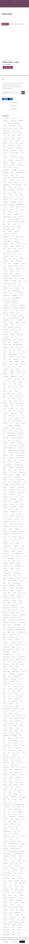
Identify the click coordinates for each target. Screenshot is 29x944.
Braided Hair (9, 221)
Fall (4, 379)
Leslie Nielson (6, 553)
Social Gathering (22, 796)
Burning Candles (6, 236)
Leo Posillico (19, 551)
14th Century (13, 120)
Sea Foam (23, 767)
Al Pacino (19, 135)
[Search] (23, 92)
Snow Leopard (13, 796)
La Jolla (12, 541)
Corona (22, 310)
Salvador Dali (18, 760)
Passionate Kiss (6, 664)
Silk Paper (17, 787)
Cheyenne (11, 268)
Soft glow (14, 799)
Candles (17, 246)
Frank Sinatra (16, 418)
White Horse (5, 910)
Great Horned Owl (21, 450)
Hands (4, 467)
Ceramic (12, 260)
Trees (9, 870)
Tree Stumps (14, 870)
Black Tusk (5, 206)
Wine (22, 914)
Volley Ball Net (6, 890)
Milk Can (9, 592)
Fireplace (5, 396)
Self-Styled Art (6, 774)
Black (21, 199)
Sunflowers (5, 828)
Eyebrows (5, 371)
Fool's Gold (11, 408)
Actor (16, 128)
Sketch (9, 792)
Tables (13, 836)
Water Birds (21, 895)
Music (21, 610)
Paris (4, 661)
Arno (4, 155)
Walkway (22, 890)
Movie (4, 610)
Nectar (13, 627)
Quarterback (16, 718)
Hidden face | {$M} (17, 482)
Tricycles (21, 870)
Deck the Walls (20, 334)
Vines (10, 885)
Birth (12, 199)
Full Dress (23, 423)
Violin (22, 885)
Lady (9, 538)
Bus (13, 236)
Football (21, 408)
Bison (16, 199)
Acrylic (19, 125)
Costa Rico (12, 312)
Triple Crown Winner (7, 873)
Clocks (9, 285)
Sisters (4, 792)
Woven (18, 929)
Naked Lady (5, 617)
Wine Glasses (12, 917)
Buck (14, 229)
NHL (4, 632)
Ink (19, 511)
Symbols (4, 833)
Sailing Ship (5, 760)
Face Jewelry (5, 376)
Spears (18, 806)
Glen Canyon (5, 437)
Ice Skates (12, 504)
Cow (4, 317)
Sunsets (17, 828)
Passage (14, 661)
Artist (4, 160)
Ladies (4, 538)
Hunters (20, 499)
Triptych (15, 873)
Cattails (4, 258)
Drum (15, 351)
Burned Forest (6, 233)
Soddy (4, 799)
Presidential (16, 708)
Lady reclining (6, 541)
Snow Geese (5, 796)
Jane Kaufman (6, 521)
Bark (19, 179)
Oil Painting (13, 642)
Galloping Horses (17, 425)
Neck (9, 627)
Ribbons (16, 737)
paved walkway (15, 669)
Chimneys (5, 273)
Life (12, 553)
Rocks (4, 747)
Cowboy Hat (15, 317)
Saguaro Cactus (6, 757)
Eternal (20, 366)
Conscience (13, 305)
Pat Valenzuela (6, 669)
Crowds (23, 322)
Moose (14, 602)
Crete (4, 322)
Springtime (20, 811)
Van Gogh (5, 883)
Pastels (22, 664)
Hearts (10, 477)
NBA (24, 624)
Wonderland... (17, 922)
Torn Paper (5, 863)
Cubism (12, 324)
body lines (10, 214)
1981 (4, 123)
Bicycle (4, 194)
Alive (4, 135)
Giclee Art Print (21, 433)
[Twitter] (6, 99)
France (10, 418)
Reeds (22, 730)
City (24, 280)
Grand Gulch (20, 447)
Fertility (21, 386)
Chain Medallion (19, 260)
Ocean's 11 (10, 639)
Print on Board (6, 710)
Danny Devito (5, 329)
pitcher (21, 686)
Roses (14, 752)
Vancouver (23, 880)
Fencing (15, 386)
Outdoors (14, 651)
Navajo (10, 624)
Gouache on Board (13, 445)
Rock (22, 742)
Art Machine (13, 162)
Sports (4, 811)
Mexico (12, 590)
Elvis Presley (10, 361)
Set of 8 (10, 779)
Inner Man (12, 514)
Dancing (18, 327)
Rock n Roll (22, 745)
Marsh (9, 580)
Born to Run (21, 216)
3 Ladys (13, 118)
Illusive (22, 504)
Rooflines (20, 750)
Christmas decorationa (16, 275)
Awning (15, 167)
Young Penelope (6, 934)
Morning (19, 602)
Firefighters (19, 393)
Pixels (4, 688)
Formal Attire (20, 410)
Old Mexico (12, 644)
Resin (20, 735)
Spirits (4, 809)
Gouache (5, 445)
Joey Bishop (16, 528)
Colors (4, 297)
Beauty (4, 192)
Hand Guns (10, 462)
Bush (17, 236)
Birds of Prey (5, 199)
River (21, 740)
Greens (12, 455)
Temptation (11, 838)
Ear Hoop (17, 356)
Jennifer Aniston (6, 526)
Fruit (11, 423)
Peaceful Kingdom (15, 671)
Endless (10, 364)
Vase (11, 883)
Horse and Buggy (11, 492)
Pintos (4, 686)
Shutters (21, 784)
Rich (22, 737)
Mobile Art (20, 595)
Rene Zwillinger (14, 735)
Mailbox (4, 575)
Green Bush (22, 452)
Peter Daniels (5, 678)
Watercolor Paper (13, 897)
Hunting (4, 501)
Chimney (18, 270)
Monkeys (14, 600)
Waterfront (12, 900)
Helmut (4, 482)
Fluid (12, 406)
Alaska (13, 133)
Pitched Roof (15, 686)
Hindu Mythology (12, 487)
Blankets (11, 206)
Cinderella (22, 278)
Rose (9, 752)
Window (10, 914)
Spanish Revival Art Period (18, 804)
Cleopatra (14, 283)
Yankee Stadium (6, 932)
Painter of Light (6, 656)
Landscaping (16, 546)
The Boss (5, 846)
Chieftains (18, 268)
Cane (23, 246)
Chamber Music (16, 263)
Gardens (4, 430)
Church (16, 278)
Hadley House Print (20, 457)
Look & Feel (12, 568)
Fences (9, 386)
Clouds (19, 285)
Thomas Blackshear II (7, 853)
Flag (4, 398)
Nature (4, 624)
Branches (22, 221)
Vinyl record (15, 885)
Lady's (14, 538)
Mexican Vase (6, 590)
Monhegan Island (6, 600)
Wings (19, 917)
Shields (21, 782)
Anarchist (5, 140)
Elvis (4, 361)
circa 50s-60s (6, 280)
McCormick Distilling (17, 583)
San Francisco (19, 762)
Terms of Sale (13, 109)
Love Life (18, 570)
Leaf (11, 548)
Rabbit (11, 720)
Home (18, 489)
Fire (13, 393)
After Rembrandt (6, 133)
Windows (16, 914)
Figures (16, 391)
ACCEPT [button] (22, 941)
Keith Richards (14, 533)
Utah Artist (16, 880)
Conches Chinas (14, 302)
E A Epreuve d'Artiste (12, 354)
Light (13, 556)
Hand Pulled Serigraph (7, 465)
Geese (21, 430)
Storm (4, 821)
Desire (14, 339)
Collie (11, 292)
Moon (9, 602)
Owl (13, 654)
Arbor (4, 147)
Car (4, 251)
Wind (11, 912)
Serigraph (18, 777)
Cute (22, 324)
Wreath (24, 929)
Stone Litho (5, 819)
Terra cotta (13, 841)
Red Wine (16, 730)
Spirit (23, 806)
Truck (13, 875)
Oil (22, 639)
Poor (4, 698)
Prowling (10, 713)
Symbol (19, 831)
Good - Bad (12, 442)
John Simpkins (13, 531)
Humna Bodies (13, 499)
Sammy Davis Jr (6, 762)
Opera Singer (10, 649)
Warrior (4, 895)
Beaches (10, 187)
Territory (4, 843)
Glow (4, 440)
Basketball (17, 182)
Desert (16, 337)
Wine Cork (5, 917)
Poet (22, 693)
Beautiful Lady (19, 189)
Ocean (4, 639)
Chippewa (17, 273)
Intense (4, 516)
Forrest (21, 413)
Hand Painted (17, 462)
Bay (24, 184)
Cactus (16, 238)
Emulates (5, 364)
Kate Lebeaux (6, 533)
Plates (14, 691)
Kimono (4, 536)
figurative (5, 391)
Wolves (22, 919)
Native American (12, 619)
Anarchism (19, 138)
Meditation (19, 585)
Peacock (23, 671)
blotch (11, 209)
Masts (4, 583)
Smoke (4, 794)
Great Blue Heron (11, 450)
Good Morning (19, 442)
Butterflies (5, 238)
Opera (4, 649)
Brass (4, 224)
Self (21, 772)
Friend (4, 420)
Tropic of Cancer (6, 875)
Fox (18, 415)
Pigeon (13, 683)
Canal (24, 243)
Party (9, 661)
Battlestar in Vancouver (16, 184)
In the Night (11, 516)
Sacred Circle (5, 755)
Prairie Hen (5, 705)
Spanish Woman (6, 806)
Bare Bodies (15, 177)
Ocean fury (17, 639)
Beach (4, 187)
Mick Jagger (19, 590)
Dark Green (13, 329)
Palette (11, 659)
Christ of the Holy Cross (7, 278)
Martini (21, 580)
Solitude (4, 801)
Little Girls (18, 563)
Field (10, 388)
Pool (13, 696)
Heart (24, 474)
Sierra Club (5, 787)
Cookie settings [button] (14, 941)
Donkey (4, 349)
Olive (24, 644)
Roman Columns (13, 750)
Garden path (19, 428)
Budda (19, 229)
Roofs (4, 752)
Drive (10, 351)
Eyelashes (19, 371)
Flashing (4, 401)
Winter (24, 917)
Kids (20, 533)
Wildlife (21, 910)
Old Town (18, 644)
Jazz (19, 521)
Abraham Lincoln (17, 123)
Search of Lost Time (18, 769)
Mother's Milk (5, 605)
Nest (18, 627)
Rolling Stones (17, 747)
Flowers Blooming (19, 403)
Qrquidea (5, 718)
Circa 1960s (13, 280)
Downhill (19, 349)
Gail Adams (9, 425)
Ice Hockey (5, 504)
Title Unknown (6, 860)
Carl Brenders (16, 251)
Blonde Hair (5, 209)
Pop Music (10, 698)
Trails (21, 863)
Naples (4, 619)
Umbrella (13, 878)
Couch (18, 312)
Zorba (18, 934)
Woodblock (14, 924)
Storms (9, 821)
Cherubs (4, 268)
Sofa (9, 799)
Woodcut (20, 924)
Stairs (4, 814)
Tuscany (18, 875)
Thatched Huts (22, 843)
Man (19, 575)
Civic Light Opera (6, 283)
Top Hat (12, 860)
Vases (15, 883)
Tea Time (23, 836)
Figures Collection (6, 393)
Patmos (17, 666)
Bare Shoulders (12, 179)
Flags (9, 398)
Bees (20, 192)
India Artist (21, 506)
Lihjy (24, 556)
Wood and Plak (6, 924)
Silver (15, 789)
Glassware (20, 435)
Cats (21, 256)
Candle (11, 246)
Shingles (4, 784)
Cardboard (9, 251)
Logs (11, 565)
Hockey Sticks (11, 489)
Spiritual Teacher (17, 809)
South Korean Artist (7, 804)
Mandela (5, 578)
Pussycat (18, 715)
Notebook (11, 637)
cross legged (10, 322)
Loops (18, 568)
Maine (10, 575)
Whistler (16, 907)
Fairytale (20, 376)
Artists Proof (5, 162)
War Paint (19, 892)
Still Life (4, 816)
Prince (22, 708)
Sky (14, 792)
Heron (10, 482)
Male (15, 575)
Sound (15, 801)
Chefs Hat (16, 265)
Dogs (21, 347)
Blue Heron (22, 209)
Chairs (9, 263)
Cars (14, 253)
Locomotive (5, 565)
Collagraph (5, 292)
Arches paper (18, 147)
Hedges (4, 479)
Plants (4, 691)
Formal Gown (5, 413)
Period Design (17, 676)
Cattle (10, 258)
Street (20, 821)
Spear (13, 806)
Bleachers (18, 206)
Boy (4, 221)
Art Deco (13, 157)
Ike (17, 504)
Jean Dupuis (21, 524)
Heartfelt (5, 477)
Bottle (4, 219)
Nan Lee (19, 617)
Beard (20, 187)
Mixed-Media (12, 595)
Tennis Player (5, 841)
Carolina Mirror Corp (7, 253)
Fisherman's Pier (19, 396)
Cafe (21, 238)
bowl (24, 219)
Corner (11, 310)
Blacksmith (12, 204)
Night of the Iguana (21, 632)
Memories (5, 587)
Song (10, 801)
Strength (4, 826)
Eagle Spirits (10, 356)
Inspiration (19, 514)
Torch (24, 860)
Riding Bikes (15, 740)
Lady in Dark (20, 538)
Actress (21, 128)
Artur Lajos (5, 165)
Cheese (9, 265)
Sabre (23, 752)
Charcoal (23, 263)
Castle (12, 256)
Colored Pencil (14, 295)
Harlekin (15, 469)
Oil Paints (20, 642)
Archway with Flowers (14, 152)
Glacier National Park (11, 435)
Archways (5, 152)
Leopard (13, 551)
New (23, 627)
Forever (9, 410)
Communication (6, 300)
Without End (12, 919)
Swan (14, 831)
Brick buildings (6, 226)
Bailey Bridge (5, 172)
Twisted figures (6, 878)
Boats (4, 214)
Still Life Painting (12, 816)
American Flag (6, 138)
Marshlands (15, 580)
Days (11, 332)
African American (16, 130)
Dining (9, 342)
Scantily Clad (5, 767)
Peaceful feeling (6, 671)
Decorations (5, 337)
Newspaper (10, 629)
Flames (13, 398)
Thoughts (13, 855)
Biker (16, 194)
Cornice (16, 310)
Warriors (10, 895)
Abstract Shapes (12, 125)
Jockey (4, 528)
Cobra (11, 288)
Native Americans (21, 619)
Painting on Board (21, 656)
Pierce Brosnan (6, 683)
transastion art (22, 868)
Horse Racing (12, 494)
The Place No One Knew (15, 848)
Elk (22, 359)
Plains (16, 688)
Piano (20, 678)
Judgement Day (22, 531)
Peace (21, 669)
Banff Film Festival (6, 177)
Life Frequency (6, 556)
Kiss (9, 536)
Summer (16, 826)
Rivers (4, 742)
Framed (4, 418)
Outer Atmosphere (6, 654)
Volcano (22, 887)
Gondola (18, 440)
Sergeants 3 (11, 777)
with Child (5, 919)
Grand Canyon (22, 445)
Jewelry (20, 526)
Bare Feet (22, 177)
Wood (23, 922)
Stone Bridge (20, 816)
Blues (4, 211)
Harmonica (22, 469)
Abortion (9, 123)
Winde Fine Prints (17, 912)
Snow (21, 794)
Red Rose (17, 728)
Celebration (5, 260)
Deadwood (17, 332)
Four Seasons (12, 415)
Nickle (9, 632)
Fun (4, 425)
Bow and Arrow (17, 219)
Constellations (6, 307)
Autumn (9, 167)
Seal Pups (5, 769)
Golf (13, 440)
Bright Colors (19, 226)
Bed (9, 192)
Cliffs (20, 283)
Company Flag (15, 300)
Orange (17, 649)
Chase (4, 265)
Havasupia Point (22, 472)
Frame (22, 415)
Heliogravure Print (20, 479)
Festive (4, 388)
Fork (15, 410)
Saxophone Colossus (14, 764)
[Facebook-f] (3, 99)
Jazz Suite (5, 524)
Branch (16, 221)
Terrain (19, 841)
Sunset (11, 828)
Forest (4, 410)
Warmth (13, 892)
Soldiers (20, 799)
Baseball (10, 182)
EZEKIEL (12, 374)
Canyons (20, 248)
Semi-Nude (22, 774)
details (4, 342)
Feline (15, 383)
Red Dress (15, 725)
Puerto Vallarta (6, 715)
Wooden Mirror (6, 927)
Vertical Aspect (22, 883)
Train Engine (10, 865)
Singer (20, 789)
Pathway (4, 666)
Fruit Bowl (17, 423)
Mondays (20, 597)
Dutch (4, 354)
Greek (4, 452)
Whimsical (12, 905)
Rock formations (6, 745)
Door (10, 349)
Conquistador (5, 305)
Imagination (5, 506)
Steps (20, 814)
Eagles (4, 356)
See (10, 772)
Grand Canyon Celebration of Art (9, 447)
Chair (4, 263)
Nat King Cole (6, 622)
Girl (4, 435)
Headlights (18, 474)
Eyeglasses (12, 371)
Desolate (20, 339)
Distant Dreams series (18, 344)
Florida (15, 401)
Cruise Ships (5, 324)
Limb (4, 558)
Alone (14, 135)
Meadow (4, 585)
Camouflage (16, 241)
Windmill (4, 914)
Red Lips (4, 728)
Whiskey (4, 907)
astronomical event (21, 165)
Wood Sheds (19, 927)
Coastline (5, 288)
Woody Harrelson (6, 929)
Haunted (15, 472)
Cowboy (9, 317)
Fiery (19, 388)
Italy (22, 519)
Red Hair (21, 725)
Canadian (18, 243)
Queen (23, 718)
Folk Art (4, 408)
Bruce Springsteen (6, 229)
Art (8, 155)
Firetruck (11, 396)
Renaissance (5, 735)
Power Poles (11, 703)
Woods (12, 927)
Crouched (17, 322)
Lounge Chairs (6, 570)
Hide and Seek (6, 484)
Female (20, 383)
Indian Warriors (13, 511)
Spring (14, 811)
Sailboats (19, 757)
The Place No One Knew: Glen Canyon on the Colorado (13, 851)
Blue (16, 209)
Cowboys (22, 317)
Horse (4, 492)
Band (17, 174)
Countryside (5, 315)
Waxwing (16, 902)
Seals (11, 769)
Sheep (16, 782)
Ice (22, 501)
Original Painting (6, 651)
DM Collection (6, 347)
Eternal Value (5, 369)
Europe (17, 369)
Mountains (22, 607)
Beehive (14, 192)
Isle (4, 519)
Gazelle (16, 430)
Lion (22, 558)
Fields (14, 388)
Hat (9, 472)
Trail (16, 863)
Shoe (10, 784)
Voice (11, 887)
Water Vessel (18, 900)
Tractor (11, 863)
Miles (4, 592)
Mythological (22, 615)
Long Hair (5, 568)
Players (19, 691)
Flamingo (19, 398)
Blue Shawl (10, 211)
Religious (18, 733)
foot (16, 408)
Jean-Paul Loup (13, 524)
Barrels (4, 182)
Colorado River (6, 295)
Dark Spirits (5, 332)
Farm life (13, 381)
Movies (9, 610)
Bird (17, 197)
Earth (4, 359)
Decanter (12, 334)
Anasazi (11, 140)
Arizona (22, 152)
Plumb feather (15, 693)
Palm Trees (18, 659)
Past (13, 664)
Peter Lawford (13, 678)
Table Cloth (16, 833)
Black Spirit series (20, 204)
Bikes (21, 194)
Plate (9, 691)
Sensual (4, 777)
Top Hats (19, 860)
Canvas (9, 248)
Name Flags (12, 617)
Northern (5, 637)
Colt (9, 297)
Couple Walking (13, 315)
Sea (18, 767)
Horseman (5, 494)
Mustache (18, 612)
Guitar (4, 457)
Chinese (11, 273)
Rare (21, 723)
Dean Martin (5, 334)
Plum (9, 693)
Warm (8, 892)
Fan (4, 381)
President (17, 705)
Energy (16, 364)
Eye (22, 369)
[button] (27, 5)
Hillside (4, 487)
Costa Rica (5, 312)
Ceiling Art (21, 258)
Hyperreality (16, 501)
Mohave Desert (6, 597)
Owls (18, 654)
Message (11, 587)
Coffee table (16, 288)
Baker (12, 172)
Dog (16, 347)
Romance (5, 750)
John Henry (5, 531)
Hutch (10, 501)
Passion (19, 661)
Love (12, 570)
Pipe (9, 686)
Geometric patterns (11, 433)
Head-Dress (11, 474)
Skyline (19, 792)
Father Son (20, 381)
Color (16, 292)
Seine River (16, 772)
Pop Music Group (17, 698)
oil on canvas (5, 642)
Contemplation (14, 307)
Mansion (18, 578)
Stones (11, 819)
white (21, 907)
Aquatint (19, 145)
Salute (11, 760)
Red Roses (5, 730)
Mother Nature (6, 607)
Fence (4, 386)
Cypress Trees (11, 327)
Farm (8, 381)
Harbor (9, 469)
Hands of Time (11, 467)
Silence (11, 787)
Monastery (14, 597)
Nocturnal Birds (12, 634)
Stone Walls (18, 819)
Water (15, 895)
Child (23, 268)
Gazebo (10, 430)
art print (19, 162)
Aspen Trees (12, 165)
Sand (13, 762)
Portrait (4, 701)
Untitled (10, 880)
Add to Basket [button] (7, 67)
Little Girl (12, 563)
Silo (10, 789)
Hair (4, 460)
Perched (10, 676)
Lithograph (5, 563)
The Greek (20, 846)
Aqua (4, 145)
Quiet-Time (5, 720)
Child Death (5, 270)
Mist (24, 592)
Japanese (13, 521)
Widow (12, 910)
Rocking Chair (14, 745)
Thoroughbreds (6, 855)
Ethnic (12, 369)
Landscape (17, 543)
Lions (4, 560)
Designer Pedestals (7, 339)
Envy (4, 366)
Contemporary (22, 307)
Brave (9, 224)
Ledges (20, 548)
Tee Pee (4, 838)
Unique (4, 880)
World (13, 929)
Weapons (23, 902)
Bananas (11, 174)
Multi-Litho (16, 610)
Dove (14, 349)
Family (23, 379)
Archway (21, 150)
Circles (19, 280)
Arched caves (10, 147)
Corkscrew (5, 310)
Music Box (5, 612)
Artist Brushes (10, 160)
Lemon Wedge (6, 551)
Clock (4, 285)
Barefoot (5, 179)
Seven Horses (17, 779)
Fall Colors (9, 379)
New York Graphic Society (20, 629)
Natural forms (22, 622)
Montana (20, 600)
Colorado (21, 292)
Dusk (24, 351)
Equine (9, 366)
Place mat (10, 688)
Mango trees (11, 578)
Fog (21, 406)
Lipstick (13, 560)
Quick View (14, 54)
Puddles (16, 713)
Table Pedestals (6, 836)
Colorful (21, 295)
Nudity (22, 637)
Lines (17, 558)
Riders (9, 740)
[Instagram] (9, 99)
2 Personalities (6, 118)
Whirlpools (19, 905)
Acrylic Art (5, 128)
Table (10, 833)
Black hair (21, 201)
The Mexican (5, 848)
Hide (24, 482)
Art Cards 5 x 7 (14, 155)
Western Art (5, 905)
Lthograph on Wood (7, 573)
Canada (12, 243)
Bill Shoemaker (6, 197)
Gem (4, 433)
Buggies (10, 231)
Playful (4, 693)
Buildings (16, 231)
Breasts (14, 224)
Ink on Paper (5, 514)
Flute (17, 406)
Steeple (14, 814)
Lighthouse (18, 556)
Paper (24, 659)
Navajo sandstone (17, 624)
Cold (4, 290)
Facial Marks (13, 376)
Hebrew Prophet (18, 477)
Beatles (4, 189)
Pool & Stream (19, 696)
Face (24, 374)
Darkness (20, 329)
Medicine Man (12, 585)
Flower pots (5, 403)
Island (23, 516)
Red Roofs (11, 728)
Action (11, 128)
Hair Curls (9, 460)
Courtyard (21, 315)
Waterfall (21, 897)
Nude (17, 637)
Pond (9, 696)
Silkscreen (5, 789)
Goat (9, 440)
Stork (24, 819)
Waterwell (5, 902)
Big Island (11, 194)
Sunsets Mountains (7, 831)
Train (4, 865)
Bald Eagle (5, 174)
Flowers (11, 403)
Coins (23, 288)
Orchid (23, 649)
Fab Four (18, 374)
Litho (19, 560)
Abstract (4, 125)
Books (14, 216)
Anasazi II (17, 140)
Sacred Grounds (14, 755)
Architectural (5, 150)
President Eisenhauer (7, 708)
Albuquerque (19, 133)
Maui (9, 583)
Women (10, 922)
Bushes (22, 236)
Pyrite (24, 715)
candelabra (5, 246)
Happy (4, 469)
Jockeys (10, 528)
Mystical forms (15, 615)
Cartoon (19, 253)
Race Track (5, 723)
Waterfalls (5, 900)
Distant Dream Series (7, 344)
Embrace (17, 361)
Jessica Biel (14, 526)
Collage (9, 290)
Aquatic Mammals (11, 145)
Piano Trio (5, 681)
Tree (4, 870)
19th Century (20, 120)
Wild (17, 910)
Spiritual (9, 809)
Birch (13, 197)
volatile (16, 887)
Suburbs (10, 826)
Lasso (22, 546)
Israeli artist (16, 519)
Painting (13, 656)
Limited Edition (11, 558)
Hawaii (4, 474)
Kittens (20, 536)
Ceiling (15, 258)
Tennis (17, 838)
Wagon (16, 890)
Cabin (11, 238)
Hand (4, 462)
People (4, 676)
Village (4, 885)
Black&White (5, 201)
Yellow (13, 932)
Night (14, 632)
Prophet (4, 713)
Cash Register (6, 256)
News (4, 629)
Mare (4, 580)
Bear (15, 187)
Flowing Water (6, 406)
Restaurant (10, 737)
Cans (4, 248)
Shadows (5, 782)
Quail (10, 718)
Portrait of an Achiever (13, 701)
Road (9, 742)
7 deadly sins (5, 120)
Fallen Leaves (16, 379)
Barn (23, 179)
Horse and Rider (21, 492)
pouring (4, 703)
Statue (9, 814)
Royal (19, 752)
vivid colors (5, 887)
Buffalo (4, 231)
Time (15, 858)
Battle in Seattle (6, 184)
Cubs (17, 324)
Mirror (19, 592)
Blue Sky (16, 211)
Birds (22, 197)
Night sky (5, 634)
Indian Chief (10, 509)
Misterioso (5, 595)
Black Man (5, 204)
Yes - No (19, 932)
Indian (4, 509)
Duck (19, 351)
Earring (23, 356)
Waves (11, 902)
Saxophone (5, 764)
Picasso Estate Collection (14, 681)
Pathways (11, 666)
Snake (9, 794)
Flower (20, 401)
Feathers (5, 383)
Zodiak (13, 934)
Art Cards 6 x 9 (6, 157)
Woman (4, 922)
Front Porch (5, 423)
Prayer (11, 705)
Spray (9, 811)
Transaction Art (13, 868)
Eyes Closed (5, 374)
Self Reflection (14, 774)
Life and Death (18, 553)
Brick (20, 224)
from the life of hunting (17, 420)
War (4, 892)
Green (16, 452)
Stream (14, 821)
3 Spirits (18, 118)
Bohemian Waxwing (7, 216)
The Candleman (12, 846)
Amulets (13, 138)
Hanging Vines (19, 467)
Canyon (14, 248)
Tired (19, 858)
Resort (4, 737)
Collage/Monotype (16, 290)
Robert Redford (16, 742)
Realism (4, 725)
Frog (9, 420)
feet (10, 383)
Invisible (17, 516)
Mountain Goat (14, 607)
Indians (17, 509)
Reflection (5, 733)
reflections (12, 733)
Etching (14, 366)
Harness (4, 472)
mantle (24, 578)
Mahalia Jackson (16, 573)
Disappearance (16, 342)
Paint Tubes (5, 659)
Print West (13, 710)
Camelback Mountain (7, 241)
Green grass (5, 455)
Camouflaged (5, 243)
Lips (9, 560)
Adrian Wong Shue (6, 130)
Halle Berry (22, 460)
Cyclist (4, 327)
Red (9, 725)
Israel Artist (9, 519)
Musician (11, 612)
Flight (10, 401)
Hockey (4, 489)
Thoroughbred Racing (18, 853)
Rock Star (10, 747)
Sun (21, 826)
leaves (15, 548)
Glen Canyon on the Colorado (16, 437)
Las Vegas (5, 548)
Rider (4, 740)
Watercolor (5, 897)
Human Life (5, 499)
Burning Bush (14, 233)
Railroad (11, 723)
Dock (12, 347)
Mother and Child (14, 605)
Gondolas (5, 442)
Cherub (21, 265)
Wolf (18, 919)
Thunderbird (20, 855)
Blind (24, 206)
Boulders (10, 219)
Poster (21, 701)
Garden (13, 428)
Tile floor (5, 858)
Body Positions (17, 214)
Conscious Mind (21, 305)
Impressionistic (13, 506)
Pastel (17, 664)
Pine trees (19, 683)
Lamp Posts (5, 543)
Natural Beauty (14, 622)
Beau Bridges (11, 189)
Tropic (20, 873)
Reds (11, 730)
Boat (22, 211)
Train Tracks (5, 868)
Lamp (18, 541)
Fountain (5, 415)
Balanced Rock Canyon (20, 172)
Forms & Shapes (14, 413)
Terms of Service (13, 102)
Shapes (10, 782)
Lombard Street (18, 565)
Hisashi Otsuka (21, 487)
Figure (11, 391)
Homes (23, 489)
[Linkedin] (11, 99)
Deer (11, 337)
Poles (4, 696)
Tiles (10, 858)
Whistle (10, 907)
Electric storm (16, 359)
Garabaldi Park (6, 428)
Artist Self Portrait (19, 160)
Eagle (20, 354)
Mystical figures (6, 615)
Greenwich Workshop (20, 455)
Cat (17, 256)
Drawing (4, 351)
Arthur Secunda (21, 157)
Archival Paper (14, 150)
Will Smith (5, 912)
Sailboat (13, 757)
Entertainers (22, 364)
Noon (19, 634)
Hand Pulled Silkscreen (18, 465)
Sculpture (13, 767)
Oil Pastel (5, 644)
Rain (17, 723)
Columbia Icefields (16, 297)
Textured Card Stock (13, 843)
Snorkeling (16, 794)
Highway (13, 484)
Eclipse (9, 359)
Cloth (14, 285)
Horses (19, 494)
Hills (23, 484)
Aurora (4, 167)
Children (12, 270)
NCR (4, 627)
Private (19, 710)
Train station (17, 865)
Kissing (14, 536)
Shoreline (15, 784)
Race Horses (17, 720)
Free (23, 418)
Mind (15, 592)
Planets (21, 688)
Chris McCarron (6, 275)
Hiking (19, 484)
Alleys (9, 135)
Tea (18, 836)
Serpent (4, 779)
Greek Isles (10, 452)
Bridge (13, 226)
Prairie (17, 703)
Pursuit (13, 715)
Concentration (6, 302)
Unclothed (20, 878)
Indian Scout (5, 511)
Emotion (22, 361)
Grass (4, 450)
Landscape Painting (7, 546)
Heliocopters (11, 479)
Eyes (24, 371)
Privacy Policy (13, 105)
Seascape (5, 772)
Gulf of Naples (11, 457)
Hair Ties (15, 460)
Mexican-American (19, 587)
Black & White (13, 201)
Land (11, 543)
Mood (4, 602)
